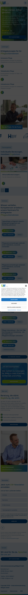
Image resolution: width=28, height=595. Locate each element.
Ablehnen (14, 303)
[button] (26, 286)
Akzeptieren (14, 299)
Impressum (19, 309)
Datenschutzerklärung (12, 309)
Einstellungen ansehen (14, 307)
